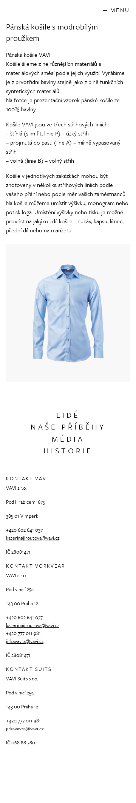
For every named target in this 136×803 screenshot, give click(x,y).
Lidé (68, 414)
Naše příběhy (68, 426)
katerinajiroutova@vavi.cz (32, 538)
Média (68, 438)
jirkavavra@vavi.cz (24, 641)
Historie (68, 450)
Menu (120, 10)
